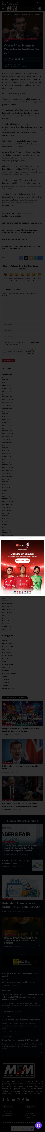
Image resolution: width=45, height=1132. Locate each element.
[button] (42, 539)
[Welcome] (38, 1125)
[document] (22, 566)
